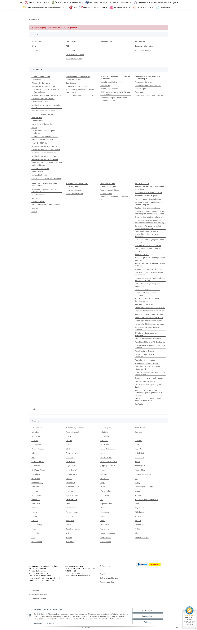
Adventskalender (38, 201)
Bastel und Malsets (73, 80)
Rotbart (103, 516)
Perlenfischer (71, 508)
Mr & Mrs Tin (105, 495)
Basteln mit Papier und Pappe (77, 86)
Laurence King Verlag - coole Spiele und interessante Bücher (150, 279)
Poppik (34, 512)
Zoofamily (69, 541)
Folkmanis (35, 453)
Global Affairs (140, 453)
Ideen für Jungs (72, 187)
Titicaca (34, 529)
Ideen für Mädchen (73, 190)
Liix (136, 478)
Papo (137, 504)
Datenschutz (49, 623)
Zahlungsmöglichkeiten (144, 46)
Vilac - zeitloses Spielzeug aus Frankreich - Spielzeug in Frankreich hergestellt (148, 392)
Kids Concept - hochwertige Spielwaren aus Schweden (150, 259)
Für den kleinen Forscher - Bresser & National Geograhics (149, 203)
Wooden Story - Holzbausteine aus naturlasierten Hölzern (148, 399)
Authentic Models (72, 432)
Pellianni (35, 508)
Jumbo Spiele (140, 466)
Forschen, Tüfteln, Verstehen (42, 140)
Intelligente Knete (141, 254)
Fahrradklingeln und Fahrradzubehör (149, 95)
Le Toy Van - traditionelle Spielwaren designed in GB (149, 273)
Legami (68, 478)
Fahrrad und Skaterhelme (144, 82)
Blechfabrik (104, 436)
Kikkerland (104, 470)
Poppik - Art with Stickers (144, 351)
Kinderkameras (37, 121)
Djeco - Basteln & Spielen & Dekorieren (150, 217)
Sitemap (35, 50)
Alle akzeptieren (147, 610)
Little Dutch (70, 482)
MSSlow (138, 495)
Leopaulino (104, 478)
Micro (102, 487)
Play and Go (139, 508)
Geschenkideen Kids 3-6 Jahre (43, 98)
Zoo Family (139, 404)
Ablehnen (148, 622)
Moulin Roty (36, 495)
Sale (34, 409)
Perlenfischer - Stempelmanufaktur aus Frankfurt (150, 346)
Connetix (138, 440)
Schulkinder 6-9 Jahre (40, 102)
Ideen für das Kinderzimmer (111, 82)
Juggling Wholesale (107, 466)
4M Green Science (38, 428)
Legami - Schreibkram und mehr (147, 289)
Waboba (69, 537)
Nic (101, 499)
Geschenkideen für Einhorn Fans (44, 156)
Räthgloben (139, 512)
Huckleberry (139, 457)
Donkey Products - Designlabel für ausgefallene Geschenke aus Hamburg (149, 221)
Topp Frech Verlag (73, 529)
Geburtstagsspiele (38, 195)
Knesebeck (36, 474)
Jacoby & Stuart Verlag (108, 461)
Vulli (33, 537)
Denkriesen (104, 445)
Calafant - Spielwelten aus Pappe (147, 208)
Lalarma (103, 474)
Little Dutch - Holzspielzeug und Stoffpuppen (147, 285)
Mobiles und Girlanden (109, 89)
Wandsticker (105, 85)
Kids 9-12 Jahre (106, 193)
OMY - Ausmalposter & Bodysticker (148, 339)
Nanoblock (36, 499)
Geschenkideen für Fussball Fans (44, 146)
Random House (72, 512)
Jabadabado (70, 461)
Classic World (105, 541)
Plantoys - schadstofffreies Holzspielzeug (145, 355)
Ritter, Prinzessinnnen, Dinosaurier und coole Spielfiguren (47, 164)
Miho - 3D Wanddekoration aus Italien (149, 311)
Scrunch (35, 520)
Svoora (68, 525)
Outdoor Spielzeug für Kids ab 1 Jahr (46, 86)
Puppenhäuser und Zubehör (42, 114)
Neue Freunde (71, 499)
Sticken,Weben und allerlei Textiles (79, 95)
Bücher (34, 127)
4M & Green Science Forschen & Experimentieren (147, 299)
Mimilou (35, 491)
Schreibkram (71, 83)
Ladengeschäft (165, 7)
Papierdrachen (106, 504)
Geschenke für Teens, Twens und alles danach (46, 106)
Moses (137, 491)
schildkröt (138, 516)
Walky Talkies (105, 537)
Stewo (102, 520)
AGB (67, 46)
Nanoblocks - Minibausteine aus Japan (149, 324)
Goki (33, 457)
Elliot (68, 449)
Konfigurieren (147, 616)
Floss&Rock (139, 449)
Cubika (68, 445)
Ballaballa (104, 432)
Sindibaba (70, 520)
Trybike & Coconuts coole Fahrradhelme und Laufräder (150, 373)
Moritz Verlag (105, 491)
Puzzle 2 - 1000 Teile (39, 143)
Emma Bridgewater (107, 449)
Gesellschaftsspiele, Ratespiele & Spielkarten (44, 132)
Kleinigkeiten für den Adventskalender (46, 178)
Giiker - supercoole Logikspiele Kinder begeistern (149, 241)
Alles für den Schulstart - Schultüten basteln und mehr (45, 90)
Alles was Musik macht (40, 168)
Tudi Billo (35, 533)
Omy (68, 504)
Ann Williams (140, 428)
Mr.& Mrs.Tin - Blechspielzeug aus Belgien (148, 385)
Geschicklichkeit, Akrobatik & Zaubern (46, 149)
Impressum (38, 623)
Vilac (136, 533)
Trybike (137, 529)
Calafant (35, 440)
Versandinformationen (143, 50)
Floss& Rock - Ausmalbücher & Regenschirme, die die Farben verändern (146, 234)
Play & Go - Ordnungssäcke (145, 360)
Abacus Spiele (105, 428)
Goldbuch (69, 457)
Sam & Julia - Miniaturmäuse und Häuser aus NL (147, 367)
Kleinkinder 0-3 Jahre (108, 187)
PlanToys (103, 508)
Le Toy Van (36, 478)
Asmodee (35, 432)
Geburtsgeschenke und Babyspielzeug (46, 95)
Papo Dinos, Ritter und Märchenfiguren (150, 342)
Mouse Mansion (72, 495)
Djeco (137, 445)
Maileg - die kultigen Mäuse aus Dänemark (147, 294)
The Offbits (104, 525)
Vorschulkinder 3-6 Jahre (109, 190)
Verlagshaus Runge (107, 533)
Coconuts (104, 440)
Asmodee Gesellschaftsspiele (146, 196)
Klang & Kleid (140, 470)
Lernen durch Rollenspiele (42, 124)
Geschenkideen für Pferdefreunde (45, 159)
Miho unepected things (144, 487)
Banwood (138, 432)
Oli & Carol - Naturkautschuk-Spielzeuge (146, 334)
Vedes (68, 533)
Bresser (138, 436)
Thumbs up (139, 525)
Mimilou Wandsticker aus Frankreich (149, 317)
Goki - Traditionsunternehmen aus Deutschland (148, 250)
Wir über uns (37, 42)
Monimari (69, 491)
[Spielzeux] (20, 2)
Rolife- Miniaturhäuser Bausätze (147, 363)
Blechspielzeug (37, 172)
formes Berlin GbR (73, 453)
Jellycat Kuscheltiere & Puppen (43, 111)
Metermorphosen (72, 487)
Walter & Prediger (141, 537)
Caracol (69, 440)
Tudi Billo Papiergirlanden (145, 381)
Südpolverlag (37, 525)
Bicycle (68, 436)
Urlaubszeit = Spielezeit (41, 83)
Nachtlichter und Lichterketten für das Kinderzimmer (115, 93)
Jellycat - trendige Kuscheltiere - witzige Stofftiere (150, 264)
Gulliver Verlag (106, 457)
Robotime (69, 516)
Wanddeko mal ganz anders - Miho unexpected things (113, 99)
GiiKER (102, 453)
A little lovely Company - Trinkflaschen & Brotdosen (149, 188)
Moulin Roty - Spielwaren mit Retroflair (150, 307)
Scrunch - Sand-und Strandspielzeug (149, 378)
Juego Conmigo (71, 466)
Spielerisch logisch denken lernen (44, 136)
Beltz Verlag (36, 436)
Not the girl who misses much (146, 499)
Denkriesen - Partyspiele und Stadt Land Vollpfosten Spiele (148, 227)
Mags (102, 482)
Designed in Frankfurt (40, 175)
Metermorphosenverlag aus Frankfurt (149, 314)
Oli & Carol (36, 504)
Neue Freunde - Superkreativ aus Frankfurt (147, 328)
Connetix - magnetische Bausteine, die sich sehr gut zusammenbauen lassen (149, 212)
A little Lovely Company (75, 428)
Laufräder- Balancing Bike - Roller (148, 85)
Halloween (36, 198)
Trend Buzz (104, 529)
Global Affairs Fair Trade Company (148, 245)
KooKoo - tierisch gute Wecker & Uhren (150, 269)
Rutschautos (139, 92)
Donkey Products (38, 449)
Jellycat (137, 461)
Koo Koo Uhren (71, 474)
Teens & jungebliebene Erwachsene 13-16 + (115, 198)
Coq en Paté (36, 445)
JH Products (36, 466)
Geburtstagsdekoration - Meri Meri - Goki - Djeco (45, 190)
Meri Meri (35, 487)
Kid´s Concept (71, 470)
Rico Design (36, 516)
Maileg (137, 482)
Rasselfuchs (105, 512)
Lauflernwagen (140, 89)
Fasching (35, 208)
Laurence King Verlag (143, 474)
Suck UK (138, 520)
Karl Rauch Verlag (38, 470)
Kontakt (34, 46)
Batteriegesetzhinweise (75, 54)
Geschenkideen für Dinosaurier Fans (46, 153)
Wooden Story (37, 541)
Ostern (34, 211)
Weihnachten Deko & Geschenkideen (46, 205)
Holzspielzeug (37, 117)
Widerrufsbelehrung (74, 58)
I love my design (38, 461)
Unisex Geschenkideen (74, 193)
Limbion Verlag (37, 482)
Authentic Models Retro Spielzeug (148, 199)
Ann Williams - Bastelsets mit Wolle (148, 192)
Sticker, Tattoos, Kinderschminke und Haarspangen (80, 90)
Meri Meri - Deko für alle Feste (146, 304)
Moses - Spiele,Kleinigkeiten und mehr (149, 321)
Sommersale (36, 80)
